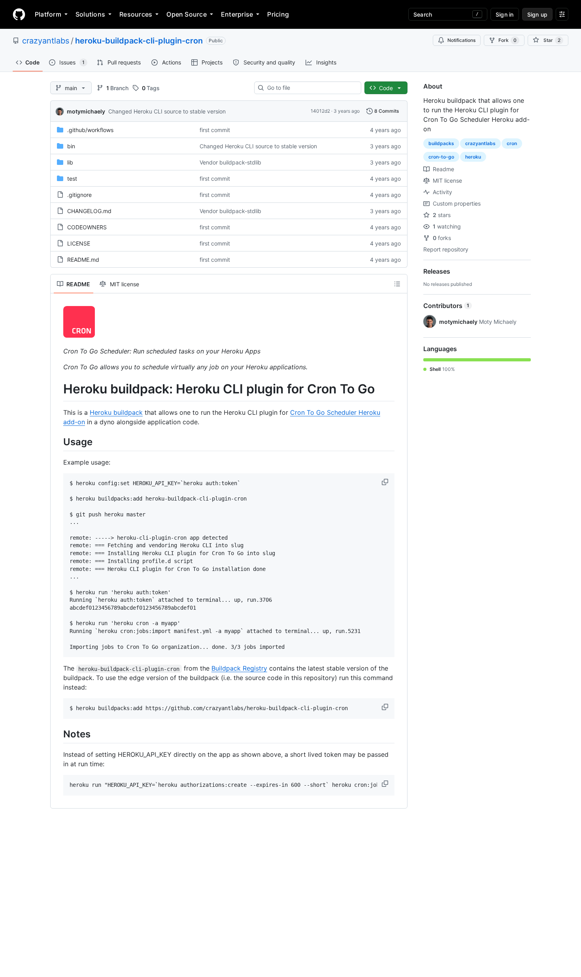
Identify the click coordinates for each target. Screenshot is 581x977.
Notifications (461, 40)
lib (70, 162)
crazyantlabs (45, 40)
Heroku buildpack (116, 412)
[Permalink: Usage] (57, 441)
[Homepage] (19, 14)
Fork (507, 40)
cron (512, 143)
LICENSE (78, 243)
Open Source (186, 14)
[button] (385, 482)
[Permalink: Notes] (57, 733)
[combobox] (311, 88)
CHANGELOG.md (89, 211)
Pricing (278, 14)
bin (71, 146)
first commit (215, 130)
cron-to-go (441, 157)
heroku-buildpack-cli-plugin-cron (139, 40)
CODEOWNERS (87, 227)
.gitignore (79, 194)
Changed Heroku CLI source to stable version (167, 111)
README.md (83, 259)
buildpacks (441, 143)
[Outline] (397, 284)
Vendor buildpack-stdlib (230, 162)
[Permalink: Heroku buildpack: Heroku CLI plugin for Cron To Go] (57, 389)
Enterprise (237, 14)
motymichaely (86, 111)
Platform (48, 14)
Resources (135, 14)
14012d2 (320, 111)
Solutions (90, 14)
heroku (473, 157)
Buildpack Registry (239, 668)
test (72, 178)
